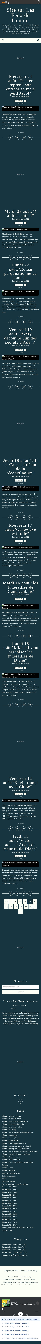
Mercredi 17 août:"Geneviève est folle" (20, 529)
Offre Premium (5, 1285)
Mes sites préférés (9, 1181)
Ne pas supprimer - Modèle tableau (15, 1184)
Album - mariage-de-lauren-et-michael (16, 1146)
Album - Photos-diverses (11, 1160)
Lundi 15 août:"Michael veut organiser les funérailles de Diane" (21, 652)
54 (35, 901)
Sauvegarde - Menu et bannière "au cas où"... (18, 1228)
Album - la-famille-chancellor (13, 1124)
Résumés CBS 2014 (9, 1220)
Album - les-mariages (10, 1141)
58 (21, 906)
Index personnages (9, 1176)
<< (6, 901)
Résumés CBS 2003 (9, 1190)
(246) (14, 1250)
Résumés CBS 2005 (9, 1195)
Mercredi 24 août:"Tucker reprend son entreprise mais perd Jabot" (20, 85)
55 (6, 906)
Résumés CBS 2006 (9, 1198)
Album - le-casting (9, 1130)
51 (20, 901)
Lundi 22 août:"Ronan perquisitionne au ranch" (20, 271)
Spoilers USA (7, 1230)
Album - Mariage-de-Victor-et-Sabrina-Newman (20, 1151)
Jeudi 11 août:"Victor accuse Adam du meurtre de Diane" (20, 842)
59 (26, 906)
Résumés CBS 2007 (9, 1200)
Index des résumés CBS (11, 1173)
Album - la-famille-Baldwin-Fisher (15, 1121)
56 (11, 906)
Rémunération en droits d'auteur (28, 1282)
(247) (14, 1247)
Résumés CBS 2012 (9, 1214)
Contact (33, 1279)
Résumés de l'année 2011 (20, 97)
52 (25, 901)
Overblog (33, 1271)
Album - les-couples (9, 1135)
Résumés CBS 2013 (9, 1217)
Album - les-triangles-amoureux (14, 1143)
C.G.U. (16, 1282)
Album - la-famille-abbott (11, 1119)
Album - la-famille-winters (12, 1127)
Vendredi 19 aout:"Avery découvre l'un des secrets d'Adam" (20, 336)
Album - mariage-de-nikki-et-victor (15, 1149)
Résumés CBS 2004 (9, 1192)
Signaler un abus (7, 1282)
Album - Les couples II (10, 1138)
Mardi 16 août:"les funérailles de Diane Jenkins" (20, 587)
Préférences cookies (34, 1285)
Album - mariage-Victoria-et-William (16, 1154)
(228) (14, 1255)
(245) (14, 1252)
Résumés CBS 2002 (9, 1187)
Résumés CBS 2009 (9, 1206)
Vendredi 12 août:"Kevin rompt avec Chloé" (20, 782)
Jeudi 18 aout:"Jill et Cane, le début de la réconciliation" (20, 466)
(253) (14, 1244)
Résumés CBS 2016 (9, 1225)
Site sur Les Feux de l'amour (20, 15)
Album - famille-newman (11, 1116)
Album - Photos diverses (11, 1157)
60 (31, 906)
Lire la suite (20, 132)
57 (16, 906)
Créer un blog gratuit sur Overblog (12, 1279)
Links (4, 1179)
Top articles (26, 1279)
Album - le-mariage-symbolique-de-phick (17, 1132)
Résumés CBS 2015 (9, 1222)
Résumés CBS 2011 (9, 1211)
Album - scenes (8, 1168)
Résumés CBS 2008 (9, 1203)
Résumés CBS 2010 (9, 1209)
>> (20, 911)
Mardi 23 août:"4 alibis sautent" (20, 213)
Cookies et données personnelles (19, 1285)
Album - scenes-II (8, 1170)
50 (15, 901)
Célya (18, 1024)
